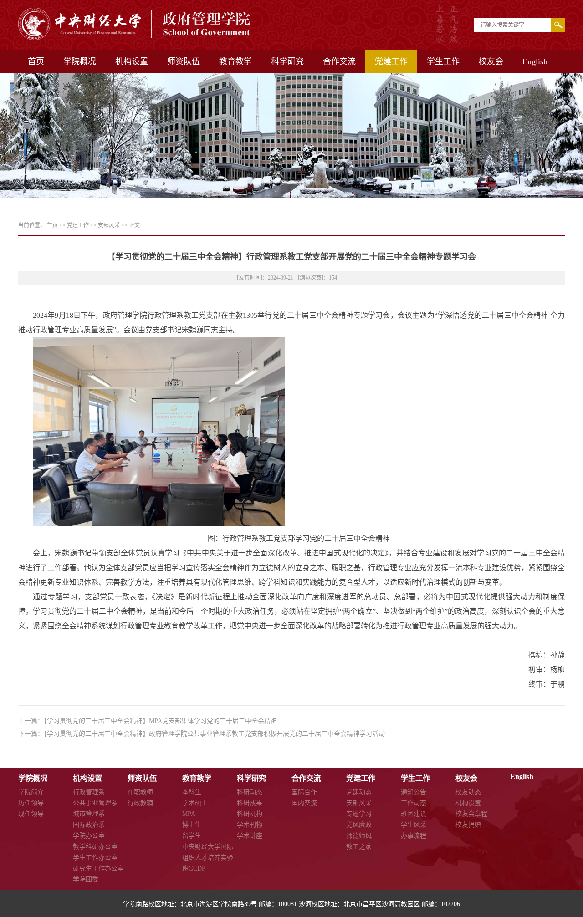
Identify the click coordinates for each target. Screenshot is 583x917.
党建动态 (359, 792)
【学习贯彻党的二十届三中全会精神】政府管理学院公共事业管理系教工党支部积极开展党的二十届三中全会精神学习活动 (214, 733)
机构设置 (131, 61)
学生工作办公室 (95, 857)
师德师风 (359, 835)
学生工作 (443, 61)
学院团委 (85, 879)
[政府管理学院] (135, 37)
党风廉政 (359, 824)
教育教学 (235, 61)
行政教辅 (140, 803)
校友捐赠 (468, 824)
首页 (36, 61)
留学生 (191, 835)
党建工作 (391, 61)
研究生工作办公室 (98, 868)
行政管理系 (89, 792)
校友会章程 (471, 813)
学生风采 (413, 824)
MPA (188, 813)
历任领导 (31, 803)
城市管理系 (89, 813)
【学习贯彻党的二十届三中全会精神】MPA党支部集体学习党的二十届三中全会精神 (160, 721)
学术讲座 (249, 835)
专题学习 (359, 813)
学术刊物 (249, 824)
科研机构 (249, 813)
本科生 (191, 792)
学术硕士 (195, 803)
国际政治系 (89, 824)
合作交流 (339, 61)
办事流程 (413, 835)
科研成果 (249, 803)
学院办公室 (89, 835)
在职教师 (140, 792)
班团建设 (413, 813)
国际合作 (304, 792)
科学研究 (287, 61)
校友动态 (468, 792)
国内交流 (304, 803)
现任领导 (31, 813)
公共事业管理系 (95, 803)
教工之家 (359, 846)
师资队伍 (183, 61)
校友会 (491, 61)
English (534, 61)
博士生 (191, 824)
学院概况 (79, 61)
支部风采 (109, 225)
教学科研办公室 (95, 846)
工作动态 (413, 803)
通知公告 (413, 792)
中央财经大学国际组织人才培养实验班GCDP (207, 857)
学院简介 (31, 792)
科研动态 (249, 792)
